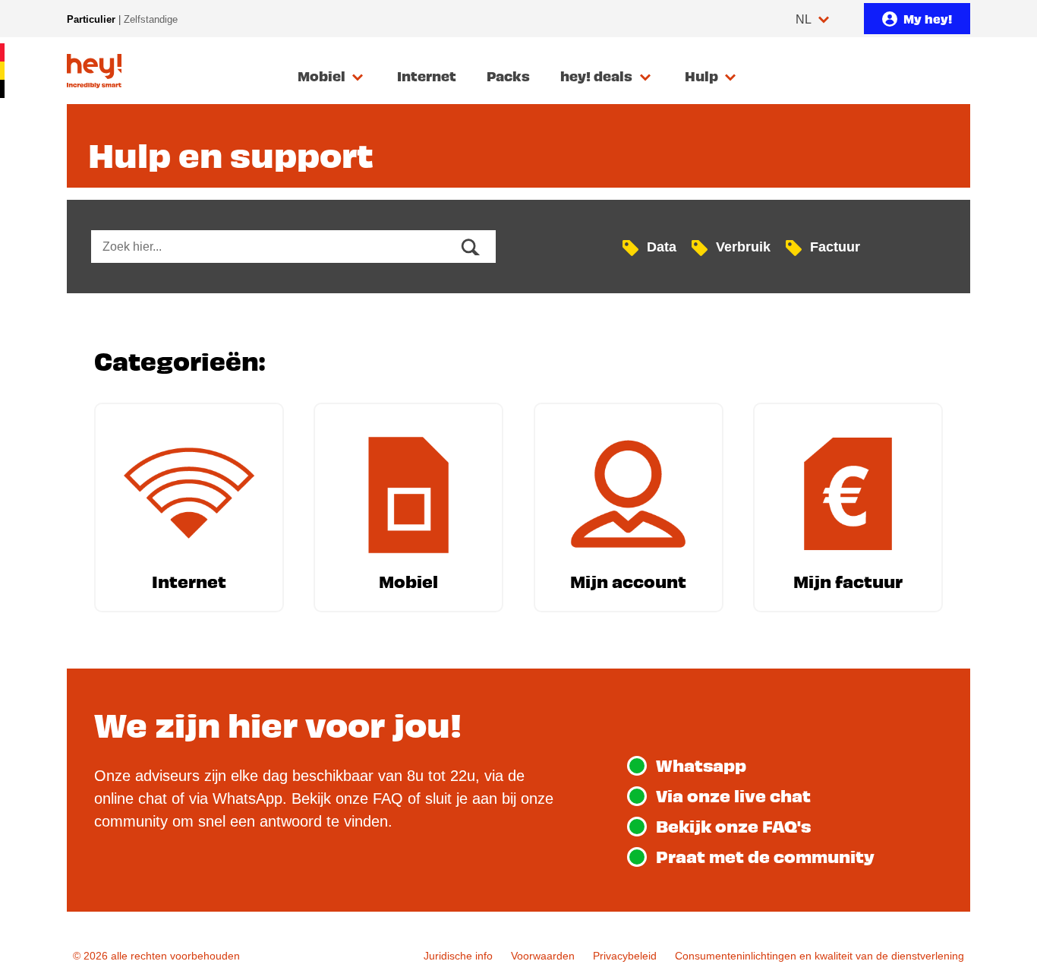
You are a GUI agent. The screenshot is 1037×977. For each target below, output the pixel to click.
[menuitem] (332, 76)
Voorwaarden (543, 956)
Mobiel (321, 75)
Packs (508, 75)
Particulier (91, 19)
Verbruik (743, 247)
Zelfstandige (151, 19)
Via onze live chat (733, 795)
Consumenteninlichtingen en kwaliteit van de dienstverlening (819, 956)
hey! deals (596, 75)
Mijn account (628, 581)
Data (661, 247)
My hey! (927, 18)
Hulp (701, 75)
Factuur (835, 247)
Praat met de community (765, 856)
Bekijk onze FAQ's (733, 825)
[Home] (94, 71)
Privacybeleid (625, 956)
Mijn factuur (848, 581)
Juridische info (458, 956)
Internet (426, 75)
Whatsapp (701, 765)
